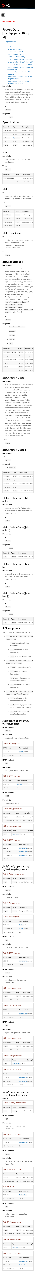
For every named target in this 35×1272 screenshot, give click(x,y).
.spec (10, 44)
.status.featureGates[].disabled (20, 59)
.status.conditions (15, 49)
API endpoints (11, 70)
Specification (11, 42)
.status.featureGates (16, 54)
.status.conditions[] (15, 52)
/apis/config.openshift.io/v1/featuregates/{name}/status (21, 82)
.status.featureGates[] (16, 57)
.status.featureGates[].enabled (20, 64)
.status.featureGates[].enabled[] (20, 67)
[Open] (3, 15)
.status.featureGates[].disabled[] (20, 62)
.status (10, 46)
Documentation (8, 21)
